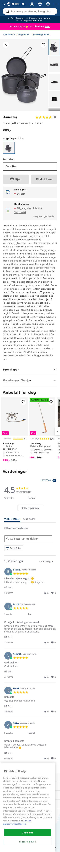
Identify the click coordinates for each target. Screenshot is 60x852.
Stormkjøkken (41, 34)
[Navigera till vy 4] (54, 99)
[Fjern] (53, 11)
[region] (27, 807)
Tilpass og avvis (27, 841)
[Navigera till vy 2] (54, 64)
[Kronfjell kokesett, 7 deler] (9, 148)
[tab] (30, 508)
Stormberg (10, 117)
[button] (9, 587)
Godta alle (28, 832)
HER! (47, 26)
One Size (11, 166)
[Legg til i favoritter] (43, 45)
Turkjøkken (22, 34)
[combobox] (46, 561)
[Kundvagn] (48, 4)
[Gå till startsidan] (14, 4)
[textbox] (55, 562)
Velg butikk (20, 212)
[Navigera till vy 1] (54, 47)
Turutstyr (8, 34)
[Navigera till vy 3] (54, 82)
